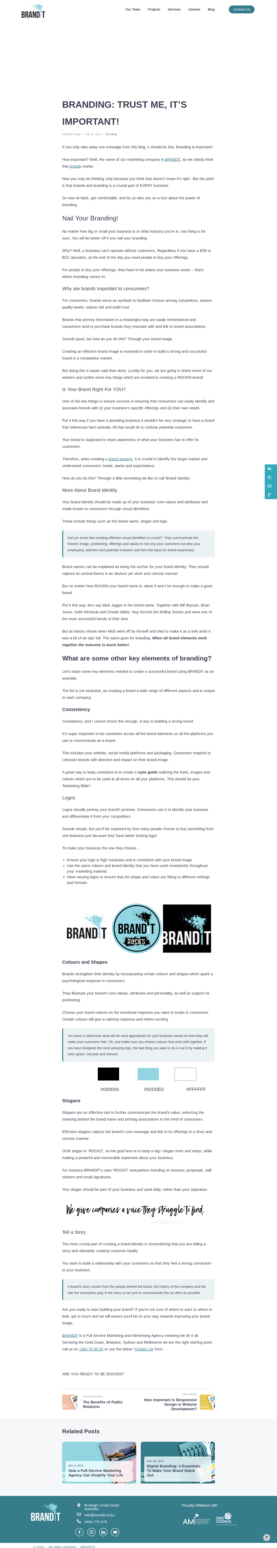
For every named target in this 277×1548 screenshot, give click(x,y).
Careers (194, 9)
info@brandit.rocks (99, 1515)
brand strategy (121, 459)
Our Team (132, 9)
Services (174, 9)
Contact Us (144, 1349)
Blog (211, 9)
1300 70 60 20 (91, 1349)
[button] (271, 468)
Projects (154, 9)
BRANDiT (172, 159)
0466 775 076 (95, 1522)
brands (75, 166)
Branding (111, 134)
